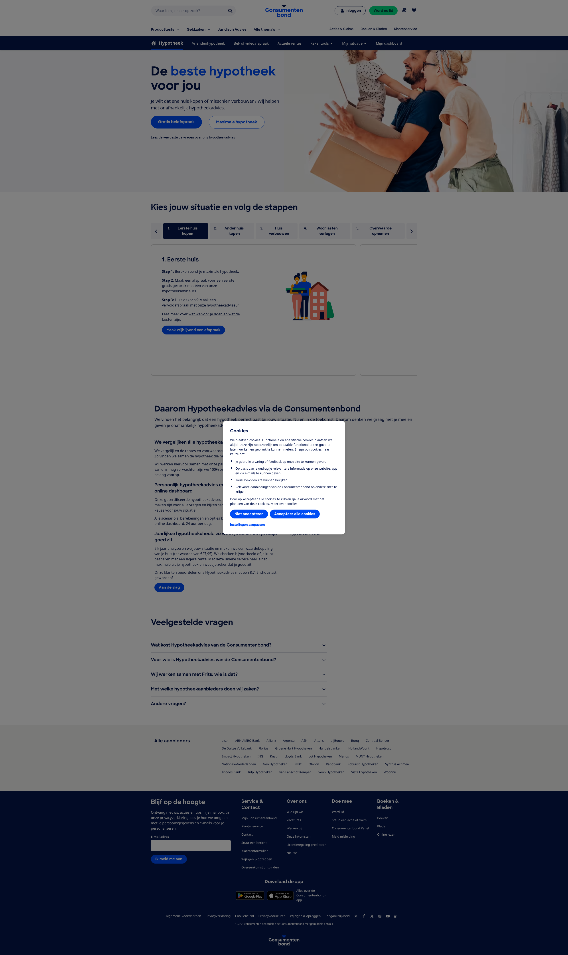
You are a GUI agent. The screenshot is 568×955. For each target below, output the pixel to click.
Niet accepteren (249, 514)
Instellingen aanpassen (247, 525)
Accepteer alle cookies (294, 514)
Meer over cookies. (284, 504)
